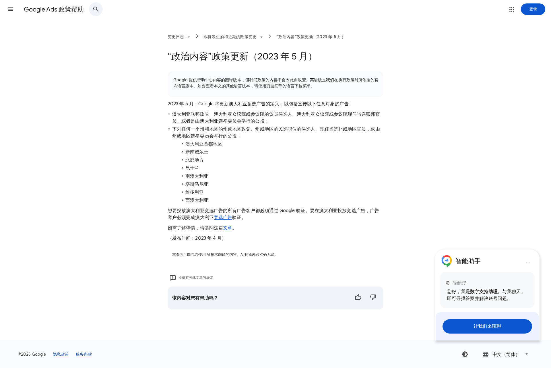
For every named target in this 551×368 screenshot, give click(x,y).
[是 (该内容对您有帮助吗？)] (358, 298)
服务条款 (84, 354)
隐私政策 (61, 354)
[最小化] (528, 259)
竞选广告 (223, 217)
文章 (227, 228)
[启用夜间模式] (465, 354)
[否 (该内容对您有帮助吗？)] (373, 298)
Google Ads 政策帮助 (54, 9)
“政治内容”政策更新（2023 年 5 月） (311, 36)
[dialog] (487, 294)
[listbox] (506, 354)
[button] (10, 9)
